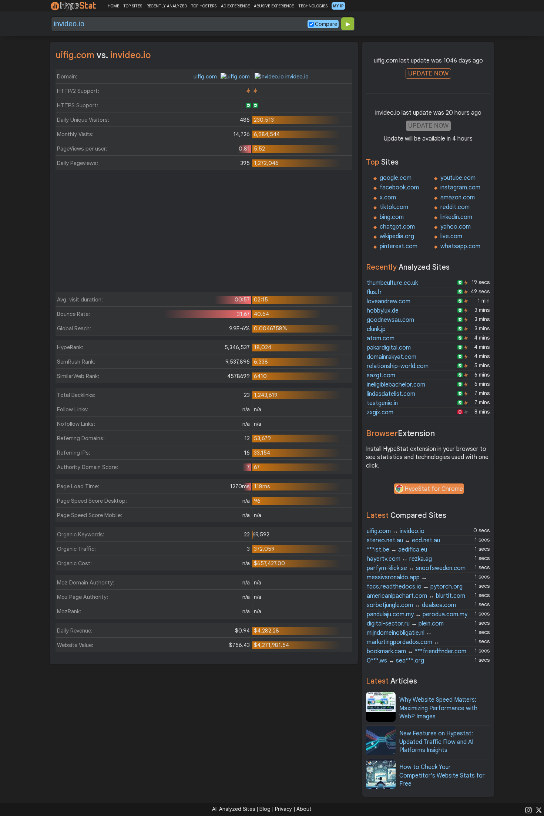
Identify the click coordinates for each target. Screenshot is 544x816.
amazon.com (457, 197)
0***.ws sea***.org (395, 660)
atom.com (380, 338)
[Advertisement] (204, 233)
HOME (113, 6)
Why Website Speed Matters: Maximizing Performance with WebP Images (438, 708)
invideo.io (296, 76)
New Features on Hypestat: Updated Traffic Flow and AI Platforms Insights (436, 742)
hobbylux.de (383, 310)
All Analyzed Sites (233, 809)
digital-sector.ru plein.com (405, 623)
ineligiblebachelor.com (396, 384)
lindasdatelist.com (391, 394)
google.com (396, 178)
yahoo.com (455, 226)
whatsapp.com (460, 246)
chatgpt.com (397, 226)
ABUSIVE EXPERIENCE (274, 6)
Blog (265, 809)
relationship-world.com (398, 366)
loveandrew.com (388, 301)
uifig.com (206, 76)
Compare (326, 24)
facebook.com (399, 187)
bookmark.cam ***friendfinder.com (416, 651)
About (304, 809)
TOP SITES (132, 6)
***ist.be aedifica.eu (397, 549)
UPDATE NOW (428, 73)
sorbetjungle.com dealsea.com (411, 605)
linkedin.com (456, 217)
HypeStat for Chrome (433, 489)
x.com (388, 197)
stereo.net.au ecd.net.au (403, 540)
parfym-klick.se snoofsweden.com (416, 568)
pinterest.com (398, 246)
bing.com (392, 217)
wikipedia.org (397, 236)
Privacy (283, 809)
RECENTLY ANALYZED (167, 6)
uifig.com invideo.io (395, 531)
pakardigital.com (389, 347)
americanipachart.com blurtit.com (416, 596)
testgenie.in (382, 403)
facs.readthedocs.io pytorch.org (415, 586)
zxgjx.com (380, 412)
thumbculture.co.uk (392, 283)
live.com (451, 236)
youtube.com (458, 178)
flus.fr (374, 292)
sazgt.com (381, 375)
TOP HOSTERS (203, 6)
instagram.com (460, 187)
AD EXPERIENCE (235, 6)
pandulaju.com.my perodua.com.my (417, 614)
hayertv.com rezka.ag (399, 559)
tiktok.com (394, 207)
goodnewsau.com (390, 320)
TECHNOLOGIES (313, 6)
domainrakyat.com (391, 357)
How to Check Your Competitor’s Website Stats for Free (442, 775)
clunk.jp (376, 329)
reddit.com (455, 207)
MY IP (338, 6)
